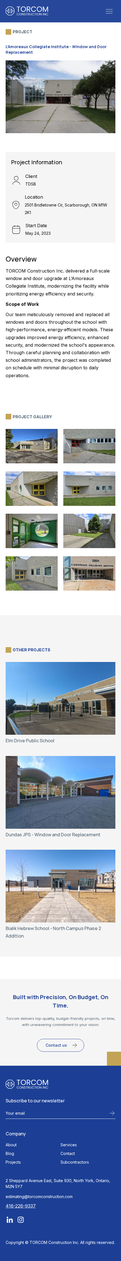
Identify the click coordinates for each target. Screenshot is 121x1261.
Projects (13, 1162)
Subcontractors (74, 1162)
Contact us (56, 1045)
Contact (67, 1153)
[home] (27, 10)
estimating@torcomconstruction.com (39, 1196)
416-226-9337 (21, 1206)
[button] (109, 10)
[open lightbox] (32, 446)
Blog (10, 1153)
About (11, 1144)
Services (68, 1144)
